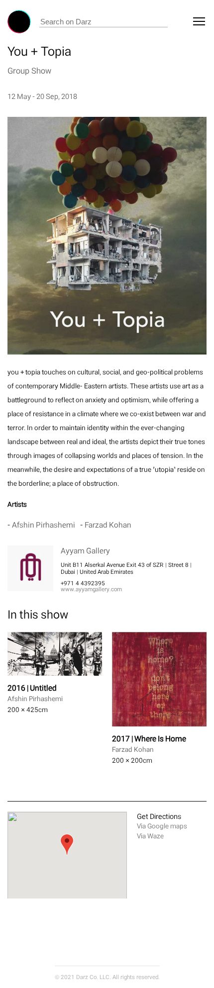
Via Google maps (162, 826)
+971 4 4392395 (83, 583)
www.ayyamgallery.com (91, 589)
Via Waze (150, 836)
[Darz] (19, 21)
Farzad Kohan (108, 525)
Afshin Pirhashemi (43, 525)
